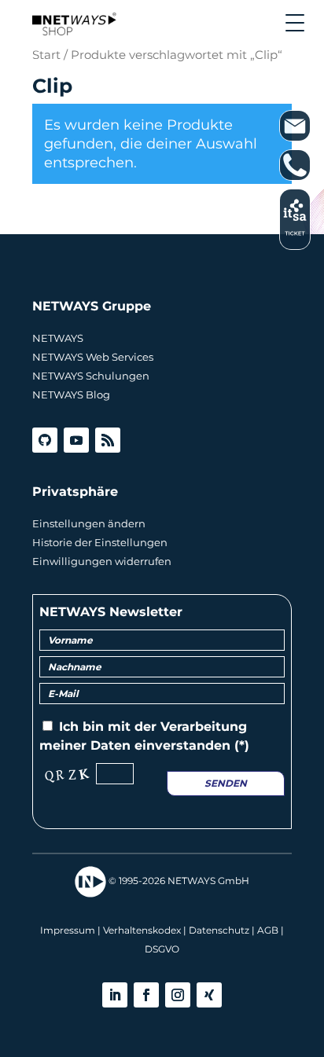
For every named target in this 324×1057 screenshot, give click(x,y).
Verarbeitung (203, 726)
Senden (225, 783)
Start (46, 55)
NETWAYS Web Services (92, 356)
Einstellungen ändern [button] (88, 523)
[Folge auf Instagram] (177, 994)
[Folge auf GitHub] (44, 440)
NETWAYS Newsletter (110, 611)
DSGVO (162, 949)
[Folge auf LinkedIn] (114, 994)
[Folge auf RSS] (107, 440)
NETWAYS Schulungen (90, 375)
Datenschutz (219, 930)
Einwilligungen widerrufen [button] (101, 561)
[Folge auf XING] (209, 994)
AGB (267, 930)
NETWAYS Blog (71, 394)
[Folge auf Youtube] (76, 440)
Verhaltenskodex (142, 930)
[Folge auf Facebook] (146, 994)
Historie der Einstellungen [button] (100, 542)
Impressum (67, 930)
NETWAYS (57, 338)
